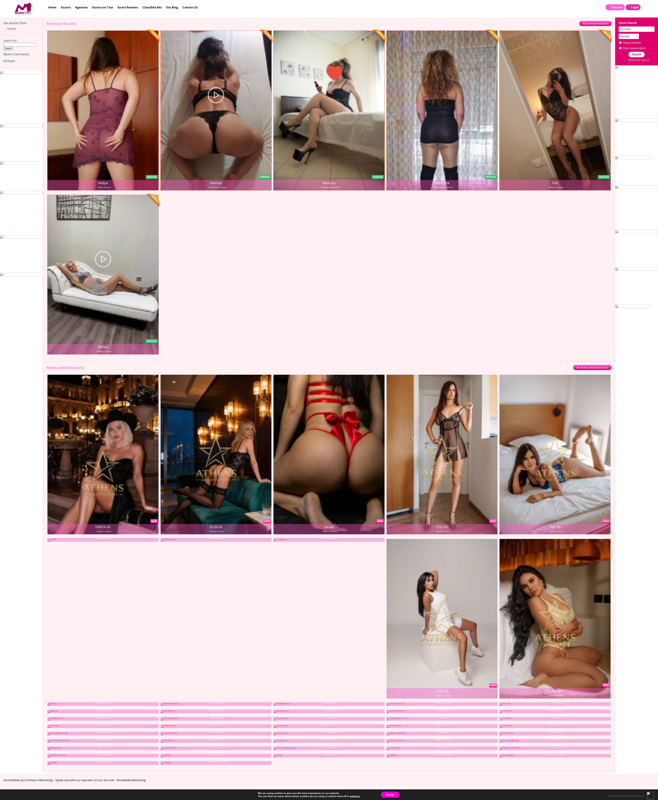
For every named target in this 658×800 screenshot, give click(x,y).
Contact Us (190, 7)
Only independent (633, 48)
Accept (390, 794)
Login (635, 7)
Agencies (81, 7)
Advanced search (638, 60)
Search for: (10, 41)
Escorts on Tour (102, 7)
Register (617, 7)
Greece (11, 29)
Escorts (66, 7)
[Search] (644, 7)
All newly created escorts (592, 367)
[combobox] (637, 29)
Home (52, 7)
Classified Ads (152, 7)
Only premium (631, 43)
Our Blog (172, 7)
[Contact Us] (651, 7)
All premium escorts (595, 23)
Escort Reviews (128, 7)
